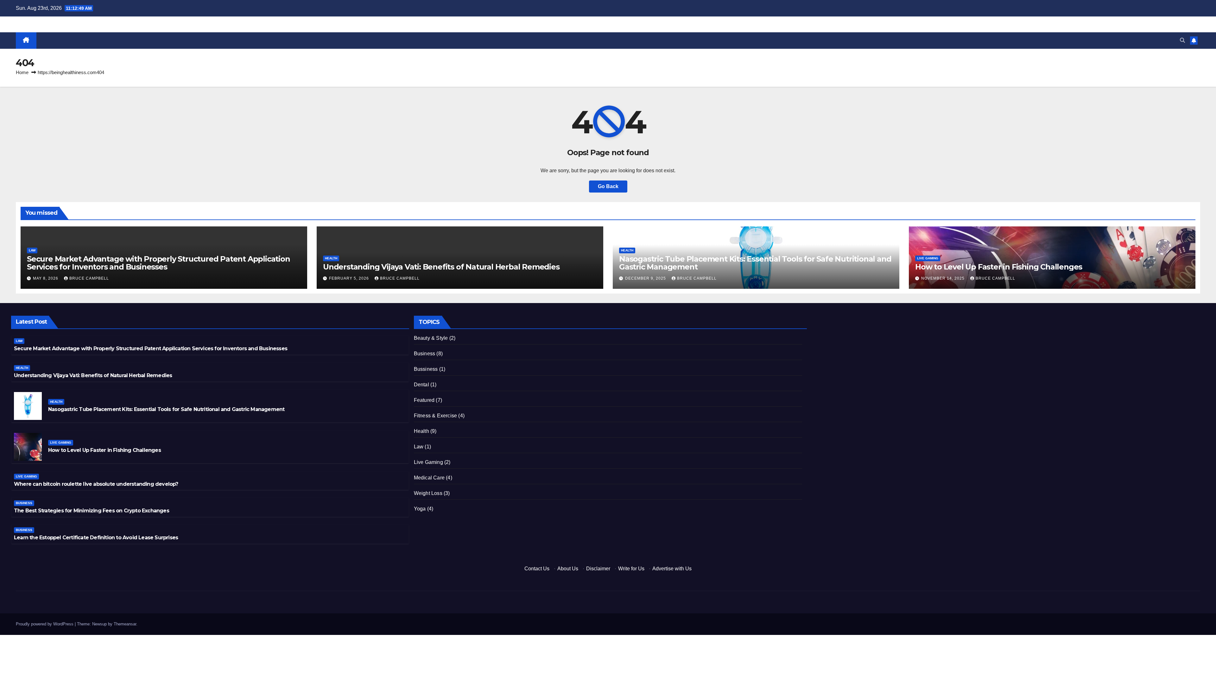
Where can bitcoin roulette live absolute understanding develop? (96, 484)
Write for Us (631, 568)
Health (331, 258)
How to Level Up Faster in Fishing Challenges (998, 266)
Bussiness (426, 369)
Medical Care (429, 477)
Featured (424, 400)
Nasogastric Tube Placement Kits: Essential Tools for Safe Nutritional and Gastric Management (755, 262)
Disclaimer (598, 568)
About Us (567, 568)
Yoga (420, 508)
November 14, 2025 (943, 278)
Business (24, 503)
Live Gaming (927, 258)
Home (22, 72)
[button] (1182, 40)
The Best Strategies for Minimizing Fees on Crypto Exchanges (91, 511)
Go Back (608, 186)
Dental (421, 384)
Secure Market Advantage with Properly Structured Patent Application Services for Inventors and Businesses (158, 262)
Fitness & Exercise (435, 415)
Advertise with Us (672, 568)
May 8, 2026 (46, 278)
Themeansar (125, 624)
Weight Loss (428, 493)
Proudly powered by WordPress (45, 624)
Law (32, 250)
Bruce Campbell (89, 278)
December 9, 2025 (646, 278)
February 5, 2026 (349, 278)
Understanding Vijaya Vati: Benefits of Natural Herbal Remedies (441, 266)
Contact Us (536, 568)
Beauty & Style (431, 338)
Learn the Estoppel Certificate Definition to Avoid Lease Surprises (96, 538)
